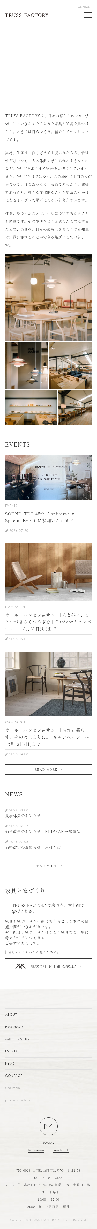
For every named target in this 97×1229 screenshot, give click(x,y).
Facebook (61, 1150)
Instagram (36, 1150)
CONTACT (85, 7)
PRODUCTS (14, 1027)
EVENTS (11, 505)
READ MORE (46, 769)
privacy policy (17, 1100)
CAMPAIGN (15, 607)
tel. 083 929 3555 (48, 1177)
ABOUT (11, 1014)
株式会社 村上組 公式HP (53, 966)
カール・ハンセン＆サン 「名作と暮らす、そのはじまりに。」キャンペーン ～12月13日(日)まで (47, 737)
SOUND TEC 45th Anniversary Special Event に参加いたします (40, 517)
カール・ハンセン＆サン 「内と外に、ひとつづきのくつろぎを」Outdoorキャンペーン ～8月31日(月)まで (48, 622)
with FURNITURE (18, 1039)
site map (12, 1088)
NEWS (10, 1063)
